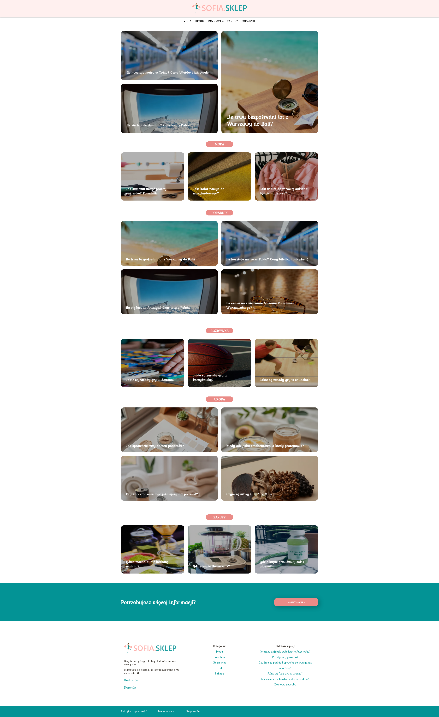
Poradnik (248, 21)
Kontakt (130, 687)
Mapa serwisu (166, 711)
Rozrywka (216, 21)
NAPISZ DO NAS (296, 602)
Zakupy (232, 21)
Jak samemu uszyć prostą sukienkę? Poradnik (146, 190)
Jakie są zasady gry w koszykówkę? (210, 377)
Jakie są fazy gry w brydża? (285, 673)
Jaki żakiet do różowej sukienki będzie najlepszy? (284, 190)
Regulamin (193, 711)
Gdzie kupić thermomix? (211, 566)
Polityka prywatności (134, 711)
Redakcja (131, 680)
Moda (187, 21)
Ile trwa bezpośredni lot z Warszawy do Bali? (257, 120)
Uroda (200, 21)
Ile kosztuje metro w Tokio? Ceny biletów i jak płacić (168, 72)
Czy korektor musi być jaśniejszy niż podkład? (162, 494)
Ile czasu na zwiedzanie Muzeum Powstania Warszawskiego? (260, 305)
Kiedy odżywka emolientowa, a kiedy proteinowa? (265, 445)
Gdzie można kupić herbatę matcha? (147, 563)
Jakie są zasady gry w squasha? (285, 379)
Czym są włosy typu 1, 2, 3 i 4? (250, 494)
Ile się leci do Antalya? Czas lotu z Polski (158, 125)
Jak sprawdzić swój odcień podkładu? (155, 445)
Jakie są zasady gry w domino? (150, 379)
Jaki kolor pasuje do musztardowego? (208, 190)
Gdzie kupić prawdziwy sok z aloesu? (282, 563)
